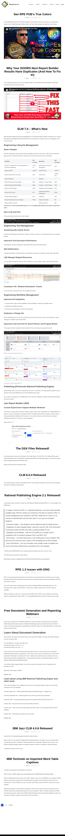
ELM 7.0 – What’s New (32, 128)
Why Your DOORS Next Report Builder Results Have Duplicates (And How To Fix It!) (32, 71)
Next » (10, 805)
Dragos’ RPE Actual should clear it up (43, 585)
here (25, 464)
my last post (13, 770)
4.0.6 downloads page (17, 736)
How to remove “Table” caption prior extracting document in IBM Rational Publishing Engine (29, 774)
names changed (28, 153)
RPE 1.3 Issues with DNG (32, 569)
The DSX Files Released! (32, 448)
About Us (52, 4)
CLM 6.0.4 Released (32, 474)
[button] (33, 4)
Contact (57, 4)
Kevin (27, 17)
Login (62, 4)
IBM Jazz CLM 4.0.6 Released (32, 728)
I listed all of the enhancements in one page (33, 740)
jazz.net (49, 482)
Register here (7, 674)
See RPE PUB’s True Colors (32, 14)
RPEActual (7, 505)
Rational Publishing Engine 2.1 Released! (32, 495)
